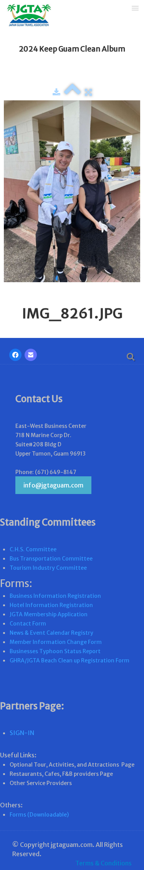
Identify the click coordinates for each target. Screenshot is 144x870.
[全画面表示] (88, 92)
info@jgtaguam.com (53, 485)
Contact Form (28, 623)
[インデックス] (72, 92)
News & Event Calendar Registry (51, 632)
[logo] (26, 16)
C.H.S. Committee (33, 549)
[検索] (130, 356)
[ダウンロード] (56, 92)
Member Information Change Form (56, 642)
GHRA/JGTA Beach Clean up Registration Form (69, 660)
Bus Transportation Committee (51, 558)
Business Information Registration (55, 595)
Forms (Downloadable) (39, 814)
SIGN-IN (22, 733)
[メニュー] (135, 7)
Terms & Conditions (103, 863)
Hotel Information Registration (51, 605)
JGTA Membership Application (49, 614)
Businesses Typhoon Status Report (55, 651)
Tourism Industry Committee (48, 567)
